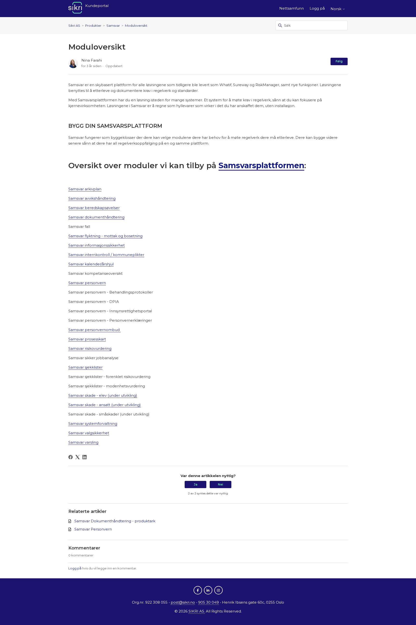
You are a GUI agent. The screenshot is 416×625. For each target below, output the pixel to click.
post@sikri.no (183, 602)
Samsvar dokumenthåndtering (96, 217)
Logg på (74, 568)
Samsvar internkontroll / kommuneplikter (106, 254)
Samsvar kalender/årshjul (91, 264)
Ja (195, 484)
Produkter (93, 25)
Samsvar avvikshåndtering (92, 198)
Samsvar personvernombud (94, 329)
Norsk (336, 9)
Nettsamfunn (291, 8)
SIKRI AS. (196, 611)
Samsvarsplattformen (261, 165)
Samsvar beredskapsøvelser (94, 207)
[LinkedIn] (84, 457)
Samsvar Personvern (93, 529)
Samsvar (113, 25)
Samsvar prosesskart (87, 339)
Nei (220, 484)
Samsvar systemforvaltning (92, 423)
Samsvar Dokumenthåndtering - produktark (114, 521)
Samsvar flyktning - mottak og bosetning (105, 236)
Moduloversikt (136, 25)
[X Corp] (77, 457)
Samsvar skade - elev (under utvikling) (102, 395)
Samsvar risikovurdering (89, 348)
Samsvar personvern (87, 283)
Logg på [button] (317, 8)
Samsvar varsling (83, 442)
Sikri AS (74, 25)
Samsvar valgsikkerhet (88, 433)
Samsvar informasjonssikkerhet (96, 245)
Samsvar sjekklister (85, 367)
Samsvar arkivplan (84, 189)
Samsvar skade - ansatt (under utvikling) (104, 404)
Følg (339, 61)
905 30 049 (208, 602)
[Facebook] (70, 457)
